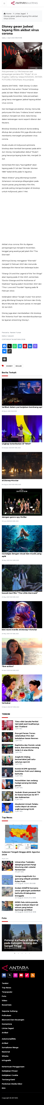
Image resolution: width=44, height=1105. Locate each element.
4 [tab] (25, 953)
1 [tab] (14, 953)
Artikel (5, 1033)
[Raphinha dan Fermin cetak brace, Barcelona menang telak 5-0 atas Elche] (7, 748)
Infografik (6, 1060)
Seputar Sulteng (9, 1011)
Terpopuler (7, 992)
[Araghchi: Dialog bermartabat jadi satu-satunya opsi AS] (7, 760)
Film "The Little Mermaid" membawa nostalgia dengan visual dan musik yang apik (21, 553)
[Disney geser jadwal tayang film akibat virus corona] (22, 837)
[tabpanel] (22, 937)
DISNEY (9, 366)
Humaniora (7, 1024)
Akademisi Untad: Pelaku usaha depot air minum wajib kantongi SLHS (26, 806)
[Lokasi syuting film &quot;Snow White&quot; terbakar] (22, 688)
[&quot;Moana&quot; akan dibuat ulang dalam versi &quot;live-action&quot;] (22, 651)
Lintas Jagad (20, 14)
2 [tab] (18, 953)
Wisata (5, 1056)
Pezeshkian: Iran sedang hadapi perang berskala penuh (26, 783)
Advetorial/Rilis (9, 1039)
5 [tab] (29, 953)
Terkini (5, 983)
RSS (4, 1088)
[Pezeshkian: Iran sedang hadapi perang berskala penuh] (7, 784)
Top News (7, 817)
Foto (4, 918)
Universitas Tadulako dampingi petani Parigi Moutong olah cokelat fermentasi (25, 866)
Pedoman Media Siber (12, 1084)
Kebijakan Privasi (9, 1071)
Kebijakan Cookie (10, 1075)
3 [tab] (22, 953)
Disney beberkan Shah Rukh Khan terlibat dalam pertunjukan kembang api (22, 405)
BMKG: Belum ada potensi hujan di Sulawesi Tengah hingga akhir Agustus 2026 (21, 852)
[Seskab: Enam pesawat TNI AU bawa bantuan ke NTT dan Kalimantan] (7, 796)
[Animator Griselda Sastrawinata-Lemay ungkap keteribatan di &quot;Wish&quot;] (22, 429)
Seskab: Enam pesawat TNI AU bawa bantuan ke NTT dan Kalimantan (27, 795)
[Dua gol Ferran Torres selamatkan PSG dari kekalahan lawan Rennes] (7, 737)
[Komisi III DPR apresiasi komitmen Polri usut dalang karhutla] (7, 772)
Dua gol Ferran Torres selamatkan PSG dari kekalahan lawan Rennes (26, 736)
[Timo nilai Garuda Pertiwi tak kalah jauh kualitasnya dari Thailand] (7, 725)
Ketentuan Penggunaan (13, 1067)
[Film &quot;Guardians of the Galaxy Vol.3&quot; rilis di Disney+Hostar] (22, 465)
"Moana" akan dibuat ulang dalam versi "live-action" (21, 665)
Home (9, 14)
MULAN (19, 366)
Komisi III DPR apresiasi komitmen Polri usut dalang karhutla (28, 771)
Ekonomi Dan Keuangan (13, 1020)
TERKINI (6, 714)
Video (4, 1000)
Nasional (6, 1052)
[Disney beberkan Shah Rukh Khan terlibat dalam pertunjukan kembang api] (22, 392)
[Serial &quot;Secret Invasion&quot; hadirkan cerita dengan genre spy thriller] (22, 502)
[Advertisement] (22, 218)
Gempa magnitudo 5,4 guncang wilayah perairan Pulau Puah (27, 879)
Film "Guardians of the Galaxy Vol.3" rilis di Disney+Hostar (21, 479)
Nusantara (6, 1005)
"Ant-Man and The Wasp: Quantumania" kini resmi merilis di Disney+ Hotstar (21, 628)
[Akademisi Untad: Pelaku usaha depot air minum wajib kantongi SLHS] (7, 807)
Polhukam (6, 1015)
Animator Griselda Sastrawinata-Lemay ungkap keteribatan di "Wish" (21, 442)
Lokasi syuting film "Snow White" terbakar (18, 701)
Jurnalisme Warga (10, 1047)
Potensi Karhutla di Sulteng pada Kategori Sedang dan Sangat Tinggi (21, 943)
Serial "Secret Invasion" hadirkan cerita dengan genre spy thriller (21, 515)
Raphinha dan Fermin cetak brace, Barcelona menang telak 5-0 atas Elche (28, 747)
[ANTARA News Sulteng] (24, 3)
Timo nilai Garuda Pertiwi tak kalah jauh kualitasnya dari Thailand (27, 724)
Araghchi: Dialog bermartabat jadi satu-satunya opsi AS (25, 759)
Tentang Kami (8, 1079)
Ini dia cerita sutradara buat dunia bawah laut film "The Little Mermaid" (20, 591)
